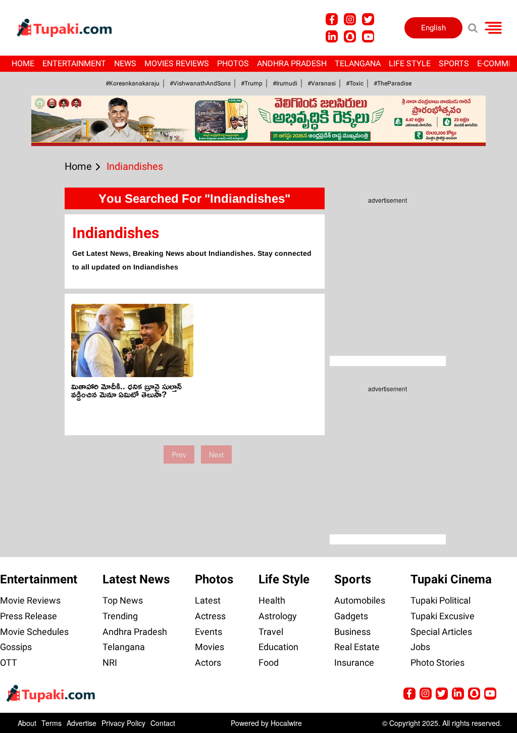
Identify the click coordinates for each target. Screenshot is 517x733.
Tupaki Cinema (451, 579)
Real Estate (357, 647)
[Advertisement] (45, 308)
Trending (120, 616)
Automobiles (359, 600)
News (125, 63)
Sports (454, 63)
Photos (233, 63)
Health (271, 600)
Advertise (81, 723)
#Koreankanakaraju (133, 83)
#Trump (252, 83)
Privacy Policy (123, 723)
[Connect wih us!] (332, 36)
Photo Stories (437, 662)
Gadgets (351, 616)
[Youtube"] (368, 36)
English (433, 27)
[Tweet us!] (368, 19)
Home (23, 63)
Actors (208, 662)
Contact (162, 723)
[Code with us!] (350, 36)
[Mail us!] (490, 694)
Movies (209, 647)
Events (208, 631)
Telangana (358, 63)
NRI (109, 662)
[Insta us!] (350, 19)
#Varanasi (321, 83)
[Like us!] (332, 19)
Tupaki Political (440, 600)
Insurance (354, 662)
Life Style (410, 63)
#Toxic (355, 83)
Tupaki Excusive (442, 616)
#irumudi (285, 83)
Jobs (420, 647)
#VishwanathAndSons (200, 83)
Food (268, 662)
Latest (208, 600)
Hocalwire (286, 723)
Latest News (136, 579)
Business (352, 631)
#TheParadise (392, 83)
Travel (270, 631)
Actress (210, 616)
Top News (122, 600)
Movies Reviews (176, 63)
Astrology (277, 616)
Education (278, 647)
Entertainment (74, 63)
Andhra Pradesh (292, 63)
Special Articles (441, 631)
